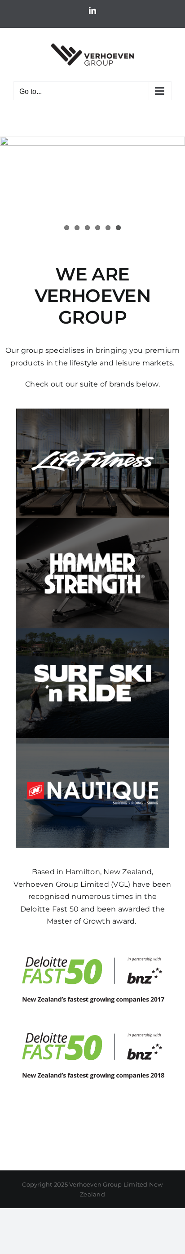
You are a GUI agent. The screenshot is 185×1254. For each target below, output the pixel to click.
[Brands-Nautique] (92, 741)
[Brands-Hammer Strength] (92, 521)
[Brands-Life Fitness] (92, 412)
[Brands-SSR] (92, 631)
